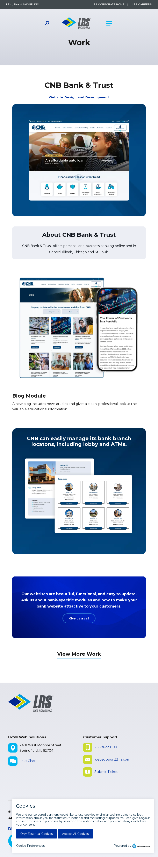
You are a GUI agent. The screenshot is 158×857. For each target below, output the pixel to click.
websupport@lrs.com (112, 759)
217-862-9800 (105, 747)
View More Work (79, 654)
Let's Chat (28, 761)
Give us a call (79, 618)
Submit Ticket (106, 772)
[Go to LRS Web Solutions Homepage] (76, 23)
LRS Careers (142, 4)
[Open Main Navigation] (109, 23)
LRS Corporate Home (108, 4)
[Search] (47, 23)
